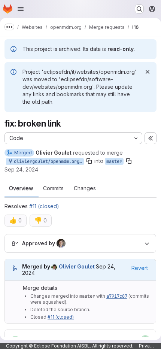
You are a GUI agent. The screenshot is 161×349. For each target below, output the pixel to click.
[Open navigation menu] (21, 9)
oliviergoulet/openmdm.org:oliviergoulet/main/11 (47, 161)
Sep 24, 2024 (21, 169)
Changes (85, 188)
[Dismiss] (147, 71)
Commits (53, 188)
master (114, 161)
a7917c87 (116, 296)
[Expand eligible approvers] (146, 243)
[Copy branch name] (89, 161)
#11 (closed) (44, 206)
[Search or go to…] (139, 8)
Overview (21, 188)
